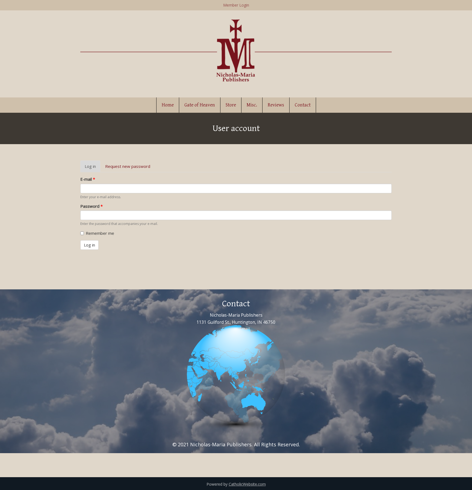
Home (168, 105)
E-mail (87, 179)
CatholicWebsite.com (247, 484)
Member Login (236, 5)
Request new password (127, 166)
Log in (92, 168)
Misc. (252, 105)
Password (91, 206)
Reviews (276, 105)
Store (231, 105)
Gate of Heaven (199, 105)
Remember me (100, 233)
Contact (303, 105)
